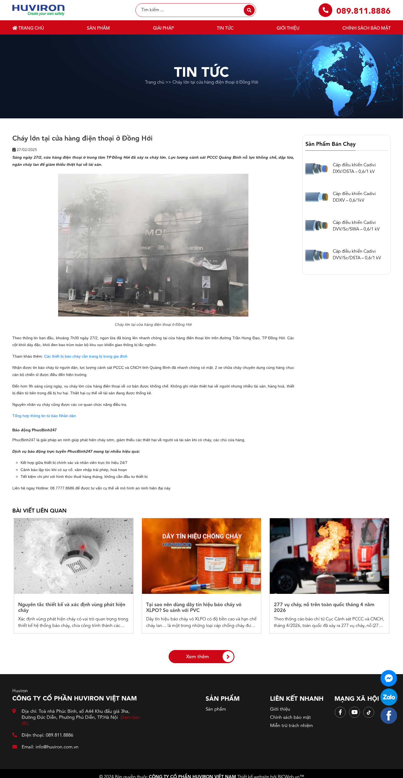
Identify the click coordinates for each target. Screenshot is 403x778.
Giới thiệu (288, 28)
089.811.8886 (363, 11)
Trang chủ (30, 28)
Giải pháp (163, 28)
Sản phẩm (98, 28)
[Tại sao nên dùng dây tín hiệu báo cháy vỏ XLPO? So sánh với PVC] (201, 556)
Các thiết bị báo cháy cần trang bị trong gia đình (85, 356)
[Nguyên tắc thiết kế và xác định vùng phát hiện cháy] (73, 556)
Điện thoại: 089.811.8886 (47, 735)
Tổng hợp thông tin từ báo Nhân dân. (44, 416)
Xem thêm (197, 657)
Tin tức (225, 28)
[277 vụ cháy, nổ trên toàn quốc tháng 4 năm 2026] (329, 556)
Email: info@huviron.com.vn (50, 747)
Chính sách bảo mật (366, 28)
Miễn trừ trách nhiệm (291, 725)
